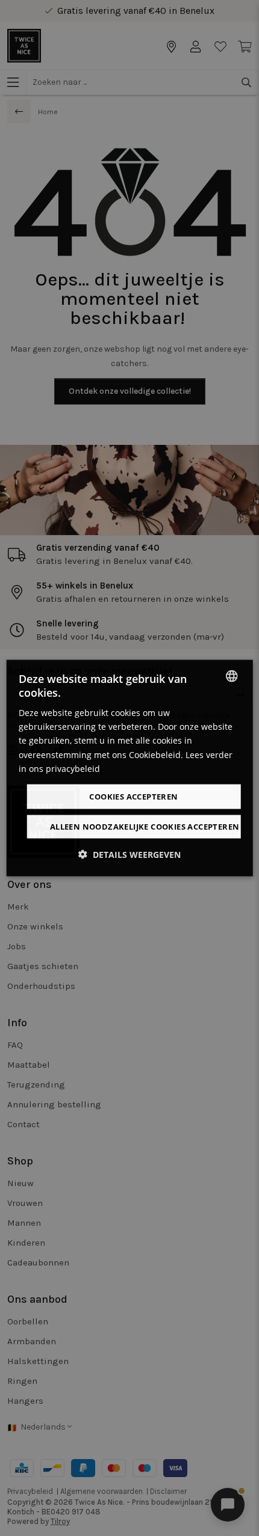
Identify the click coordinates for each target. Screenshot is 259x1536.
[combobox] (231, 676)
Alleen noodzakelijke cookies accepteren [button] (145, 826)
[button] (129, 854)
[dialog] (130, 768)
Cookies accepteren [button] (133, 796)
